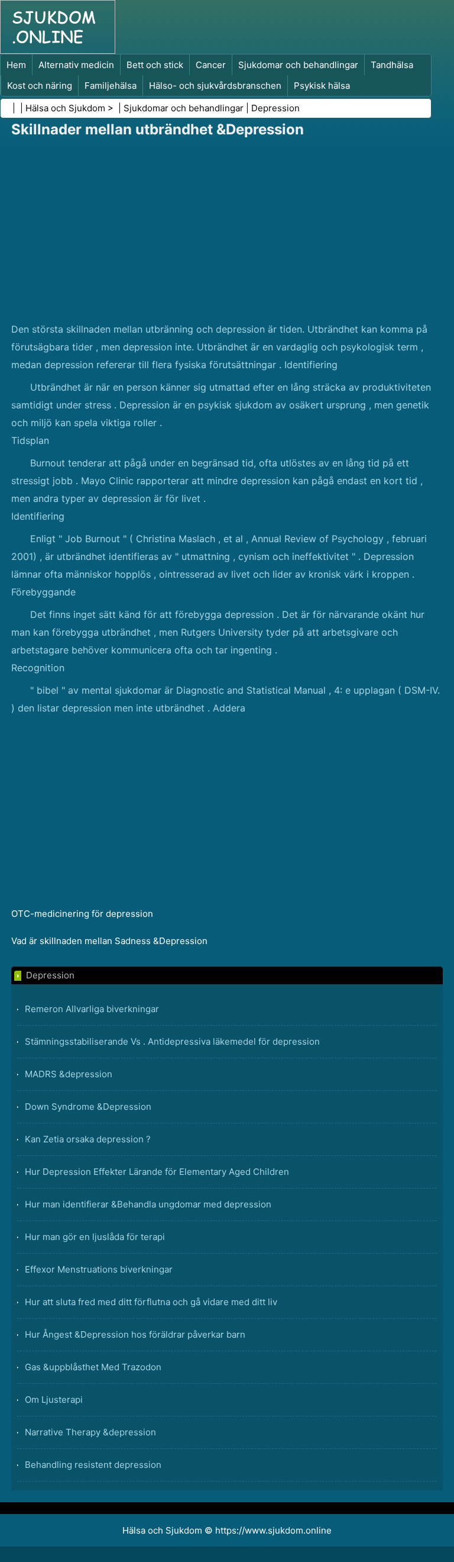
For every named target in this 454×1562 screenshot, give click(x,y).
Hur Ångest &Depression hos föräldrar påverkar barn (135, 1334)
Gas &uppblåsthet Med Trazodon (93, 1367)
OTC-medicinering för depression (82, 913)
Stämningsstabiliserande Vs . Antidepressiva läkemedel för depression (172, 1041)
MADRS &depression (68, 1074)
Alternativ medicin (76, 64)
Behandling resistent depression (93, 1464)
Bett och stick (155, 64)
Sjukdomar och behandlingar (298, 64)
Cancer (211, 64)
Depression (275, 108)
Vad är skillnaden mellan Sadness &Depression (109, 940)
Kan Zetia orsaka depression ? (88, 1139)
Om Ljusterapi (54, 1399)
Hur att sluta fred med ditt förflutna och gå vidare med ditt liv (151, 1301)
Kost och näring (39, 85)
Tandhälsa (392, 64)
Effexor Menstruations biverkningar (99, 1269)
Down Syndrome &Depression (88, 1106)
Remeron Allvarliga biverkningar (92, 1009)
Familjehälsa (111, 85)
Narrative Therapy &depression (90, 1432)
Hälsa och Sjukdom (65, 108)
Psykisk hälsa (322, 85)
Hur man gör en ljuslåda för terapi (95, 1236)
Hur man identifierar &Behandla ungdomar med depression (148, 1204)
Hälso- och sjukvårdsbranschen (215, 85)
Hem (16, 64)
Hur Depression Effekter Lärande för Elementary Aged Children (157, 1171)
